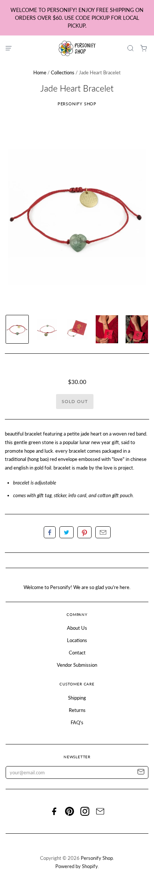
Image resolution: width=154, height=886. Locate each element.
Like (50, 532)
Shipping (77, 698)
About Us (77, 628)
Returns (77, 710)
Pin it (84, 532)
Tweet (66, 532)
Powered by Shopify (76, 866)
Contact (77, 653)
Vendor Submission (77, 665)
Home (39, 72)
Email (103, 532)
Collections (62, 72)
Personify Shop (77, 103)
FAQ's (77, 722)
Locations (77, 640)
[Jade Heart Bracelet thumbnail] (17, 329)
